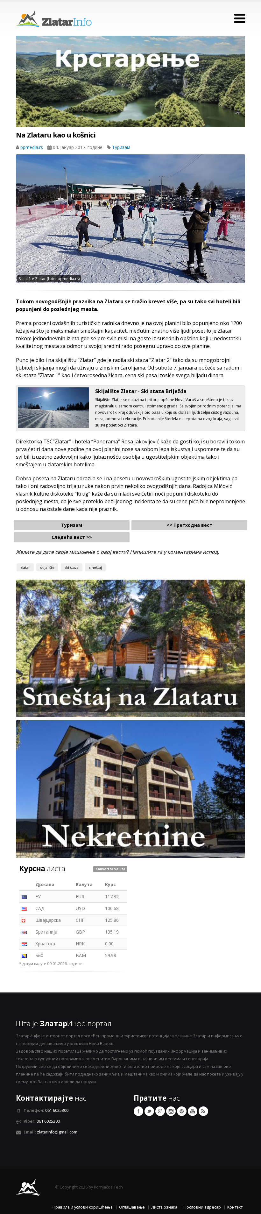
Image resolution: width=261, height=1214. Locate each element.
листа (42, 868)
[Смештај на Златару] (130, 648)
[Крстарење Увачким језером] (130, 93)
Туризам (121, 147)
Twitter (149, 1111)
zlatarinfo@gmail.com (57, 1132)
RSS (203, 1111)
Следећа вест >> (72, 537)
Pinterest (182, 1111)
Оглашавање (132, 1207)
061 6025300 (56, 1110)
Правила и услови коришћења (83, 1207)
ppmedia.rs (32, 147)
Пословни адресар (202, 1207)
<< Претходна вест (189, 525)
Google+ (160, 1111)
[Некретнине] (130, 789)
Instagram (171, 1111)
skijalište (47, 567)
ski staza (72, 567)
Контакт (235, 1207)
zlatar (25, 567)
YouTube (192, 1111)
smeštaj (95, 567)
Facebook (138, 1111)
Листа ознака (164, 1207)
